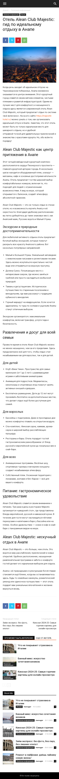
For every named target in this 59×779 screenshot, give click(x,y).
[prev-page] (4, 685)
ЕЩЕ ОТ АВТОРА (43, 638)
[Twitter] (12, 40)
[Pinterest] (18, 40)
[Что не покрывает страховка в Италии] (9, 648)
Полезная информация (20, 10)
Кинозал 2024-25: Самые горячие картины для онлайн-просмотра (44, 625)
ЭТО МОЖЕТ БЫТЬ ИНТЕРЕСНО (18, 638)
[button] (4, 3)
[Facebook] (5, 40)
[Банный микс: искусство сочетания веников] (9, 661)
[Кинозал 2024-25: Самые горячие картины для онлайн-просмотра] (9, 675)
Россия (23, 15)
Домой (6, 10)
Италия (6, 652)
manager (27, 707)
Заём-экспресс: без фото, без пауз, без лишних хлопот (15, 625)
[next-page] (9, 685)
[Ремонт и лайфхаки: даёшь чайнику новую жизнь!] (8, 758)
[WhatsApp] (24, 40)
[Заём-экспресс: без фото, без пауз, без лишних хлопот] (8, 745)
